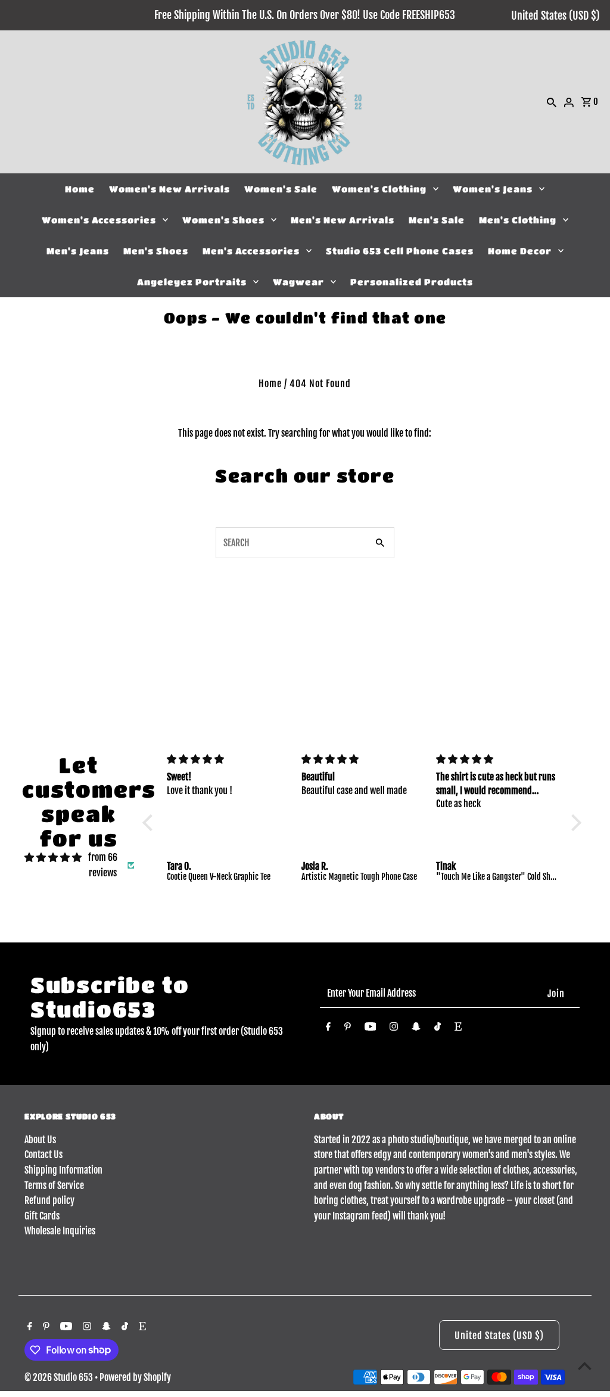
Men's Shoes (155, 250)
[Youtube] (370, 1029)
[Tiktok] (437, 1029)
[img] (53, 858)
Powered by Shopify (135, 1377)
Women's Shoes (223, 219)
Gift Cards (42, 1216)
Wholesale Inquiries (59, 1231)
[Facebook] (328, 1029)
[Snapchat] (416, 1029)
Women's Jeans (493, 188)
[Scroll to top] (584, 1365)
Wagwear (298, 281)
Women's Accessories (99, 219)
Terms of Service (54, 1185)
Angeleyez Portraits (192, 281)
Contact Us (43, 1154)
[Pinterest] (347, 1029)
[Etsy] (458, 1029)
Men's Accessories (251, 250)
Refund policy (49, 1200)
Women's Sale (281, 188)
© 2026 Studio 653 (59, 1377)
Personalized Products (411, 281)
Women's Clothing (379, 188)
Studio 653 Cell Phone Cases (400, 250)
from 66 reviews (102, 865)
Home (80, 188)
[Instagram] (394, 1029)
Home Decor (520, 250)
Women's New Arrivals (169, 188)
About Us (40, 1140)
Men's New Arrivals (342, 219)
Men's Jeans (77, 250)
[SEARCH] (551, 102)
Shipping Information (63, 1170)
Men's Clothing (517, 219)
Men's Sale (437, 219)
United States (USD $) (555, 15)
